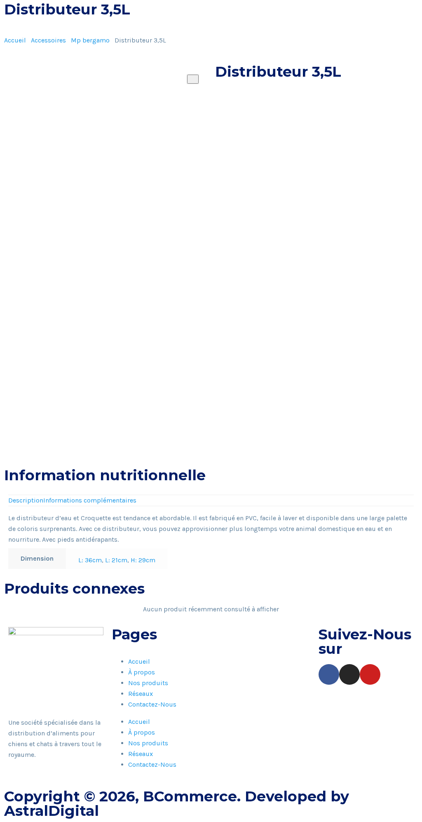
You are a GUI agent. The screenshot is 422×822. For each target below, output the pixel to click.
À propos (141, 672)
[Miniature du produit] (193, 79)
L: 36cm (90, 560)
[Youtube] (370, 674)
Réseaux (140, 694)
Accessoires (48, 40)
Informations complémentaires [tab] (89, 500)
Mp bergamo (90, 40)
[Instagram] (349, 674)
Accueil (15, 40)
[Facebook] (329, 674)
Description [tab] (25, 500)
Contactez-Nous (152, 704)
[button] (217, 127)
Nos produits (148, 683)
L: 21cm (116, 560)
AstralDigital (51, 811)
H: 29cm (143, 560)
